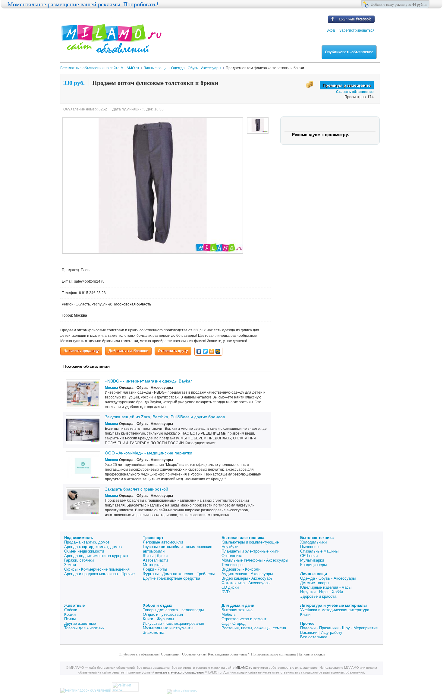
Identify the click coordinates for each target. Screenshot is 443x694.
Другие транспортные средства (171, 578)
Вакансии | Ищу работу (321, 632)
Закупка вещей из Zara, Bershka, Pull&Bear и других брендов (165, 416)
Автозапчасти (155, 560)
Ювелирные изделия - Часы (325, 587)
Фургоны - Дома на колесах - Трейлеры (179, 574)
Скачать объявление (355, 92)
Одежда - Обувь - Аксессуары (328, 578)
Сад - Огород (234, 623)
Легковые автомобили (163, 542)
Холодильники (313, 542)
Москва (111, 388)
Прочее (307, 623)
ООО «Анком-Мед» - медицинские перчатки (148, 453)
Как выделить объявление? (228, 654)
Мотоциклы (153, 564)
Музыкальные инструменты (168, 628)
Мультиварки (312, 560)
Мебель (229, 614)
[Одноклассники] (212, 351)
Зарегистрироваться (357, 30)
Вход (330, 30)
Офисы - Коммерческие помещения (97, 569)
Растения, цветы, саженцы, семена (254, 628)
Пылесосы (309, 546)
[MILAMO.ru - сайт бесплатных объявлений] (111, 50)
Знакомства (153, 632)
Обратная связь (194, 654)
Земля (70, 564)
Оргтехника (232, 555)
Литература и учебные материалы (333, 605)
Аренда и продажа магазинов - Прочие (99, 574)
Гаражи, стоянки (79, 560)
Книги (305, 614)
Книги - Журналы (158, 619)
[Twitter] (205, 351)
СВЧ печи (309, 555)
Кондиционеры (313, 564)
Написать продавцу (81, 351)
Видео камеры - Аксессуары (247, 578)
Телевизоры (232, 564)
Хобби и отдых (157, 605)
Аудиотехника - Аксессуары (247, 574)
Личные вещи (313, 574)
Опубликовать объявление (349, 52)
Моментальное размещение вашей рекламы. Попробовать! (83, 4)
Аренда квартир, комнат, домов (93, 546)
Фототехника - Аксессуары (246, 583)
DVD (226, 592)
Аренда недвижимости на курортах (96, 555)
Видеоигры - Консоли (241, 569)
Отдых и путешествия (163, 614)
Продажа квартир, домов (87, 542)
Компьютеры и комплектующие (250, 542)
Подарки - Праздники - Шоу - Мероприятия (339, 628)
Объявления (170, 654)
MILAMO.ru (243, 667)
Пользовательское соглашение (273, 654)
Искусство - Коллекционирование (173, 623)
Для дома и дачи (238, 605)
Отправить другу (173, 351)
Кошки (70, 614)
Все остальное (313, 637)
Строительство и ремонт (244, 619)
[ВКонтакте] (199, 351)
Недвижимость (78, 537)
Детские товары (314, 583)
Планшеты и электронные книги (250, 551)
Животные (74, 605)
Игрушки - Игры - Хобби (321, 592)
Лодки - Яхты (155, 569)
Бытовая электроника (243, 537)
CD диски (230, 587)
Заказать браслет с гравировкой (136, 489)
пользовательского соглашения (179, 672)
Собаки (70, 610)
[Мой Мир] (218, 351)
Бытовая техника (317, 537)
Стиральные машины (319, 551)
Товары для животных (84, 628)
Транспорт (153, 537)
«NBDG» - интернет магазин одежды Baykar (148, 381)
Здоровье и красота (318, 596)
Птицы (70, 619)
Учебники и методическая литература (334, 610)
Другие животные (80, 623)
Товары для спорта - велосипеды (173, 610)
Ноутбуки (230, 546)
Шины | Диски (155, 555)
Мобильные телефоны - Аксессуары (255, 560)
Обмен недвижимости (84, 551)
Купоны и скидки (312, 654)
